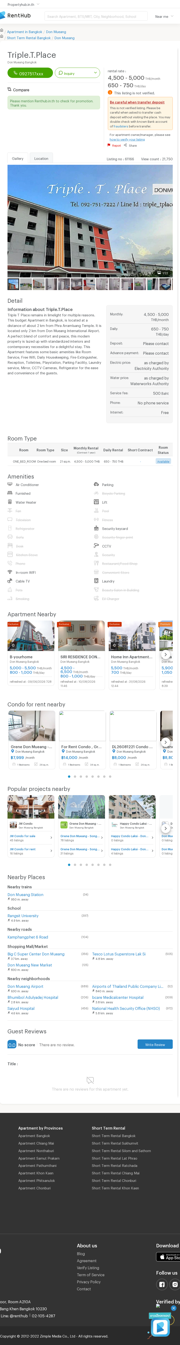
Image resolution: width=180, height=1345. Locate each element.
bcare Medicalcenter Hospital (117, 996)
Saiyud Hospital (21, 1007)
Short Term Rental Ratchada (114, 1164)
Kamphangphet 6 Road (28, 936)
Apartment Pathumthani (37, 1164)
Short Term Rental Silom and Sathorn (121, 1150)
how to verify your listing (127, 139)
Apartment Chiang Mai (36, 1142)
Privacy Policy (89, 1281)
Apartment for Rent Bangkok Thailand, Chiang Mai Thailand (22, 15)
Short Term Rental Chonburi (114, 1179)
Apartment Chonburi (34, 1187)
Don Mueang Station (25, 893)
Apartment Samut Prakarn (39, 1157)
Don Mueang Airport (25, 985)
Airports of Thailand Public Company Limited (129, 985)
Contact (84, 1288)
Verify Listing (88, 1266)
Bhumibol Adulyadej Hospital (33, 996)
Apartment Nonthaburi (36, 1150)
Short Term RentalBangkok (29, 37)
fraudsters (121, 125)
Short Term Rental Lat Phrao (114, 1157)
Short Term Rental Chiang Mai (115, 1172)
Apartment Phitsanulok (36, 1179)
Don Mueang (56, 31)
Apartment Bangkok (34, 1135)
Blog (81, 1252)
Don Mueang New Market (30, 964)
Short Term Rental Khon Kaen (115, 1187)
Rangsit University (23, 914)
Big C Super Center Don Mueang (36, 953)
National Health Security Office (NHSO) (126, 1007)
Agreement (87, 1259)
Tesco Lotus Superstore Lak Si (119, 953)
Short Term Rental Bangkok (113, 1135)
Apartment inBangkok (24, 31)
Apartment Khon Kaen (35, 1172)
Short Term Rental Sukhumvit (115, 1142)
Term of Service (91, 1274)
